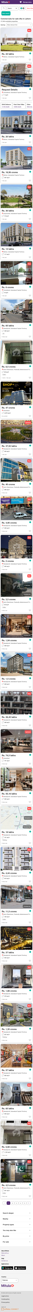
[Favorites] (21, 2)
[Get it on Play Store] (7, 1268)
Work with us (5, 1253)
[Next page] (28, 1203)
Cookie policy (5, 1299)
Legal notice (5, 1296)
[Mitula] (5, 2)
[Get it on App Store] (20, 1268)
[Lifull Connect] (10, 1310)
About (3, 1255)
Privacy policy (5, 1302)
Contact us (4, 1260)
